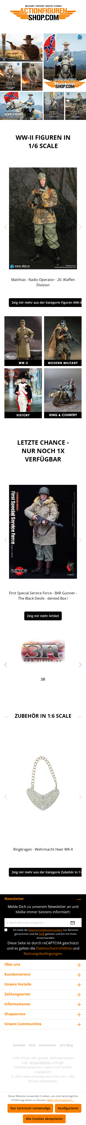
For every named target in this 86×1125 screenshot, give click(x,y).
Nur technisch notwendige (30, 1108)
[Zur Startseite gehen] (43, 12)
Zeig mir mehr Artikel (43, 616)
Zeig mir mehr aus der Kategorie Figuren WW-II (47, 302)
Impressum (47, 1045)
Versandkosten (40, 1062)
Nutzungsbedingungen (43, 953)
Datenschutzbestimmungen (45, 930)
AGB (42, 934)
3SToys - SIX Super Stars (43, 679)
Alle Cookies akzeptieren (44, 1119)
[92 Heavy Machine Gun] (43, 788)
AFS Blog (66, 1045)
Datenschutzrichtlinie (54, 948)
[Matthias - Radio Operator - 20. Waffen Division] (43, 218)
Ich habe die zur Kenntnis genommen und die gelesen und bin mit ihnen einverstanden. (45, 934)
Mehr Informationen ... (60, 1100)
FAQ (32, 1045)
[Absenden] (73, 922)
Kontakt (19, 1045)
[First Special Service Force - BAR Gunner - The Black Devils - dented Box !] (43, 532)
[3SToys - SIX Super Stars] (43, 651)
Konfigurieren (68, 1108)
